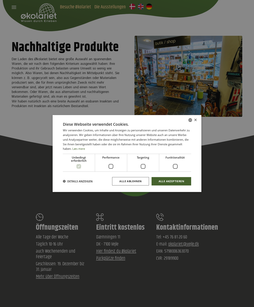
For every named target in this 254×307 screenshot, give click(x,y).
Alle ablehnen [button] (130, 181)
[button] (78, 181)
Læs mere (78, 149)
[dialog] (127, 153)
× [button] (195, 119)
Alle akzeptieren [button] (171, 181)
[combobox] (190, 120)
